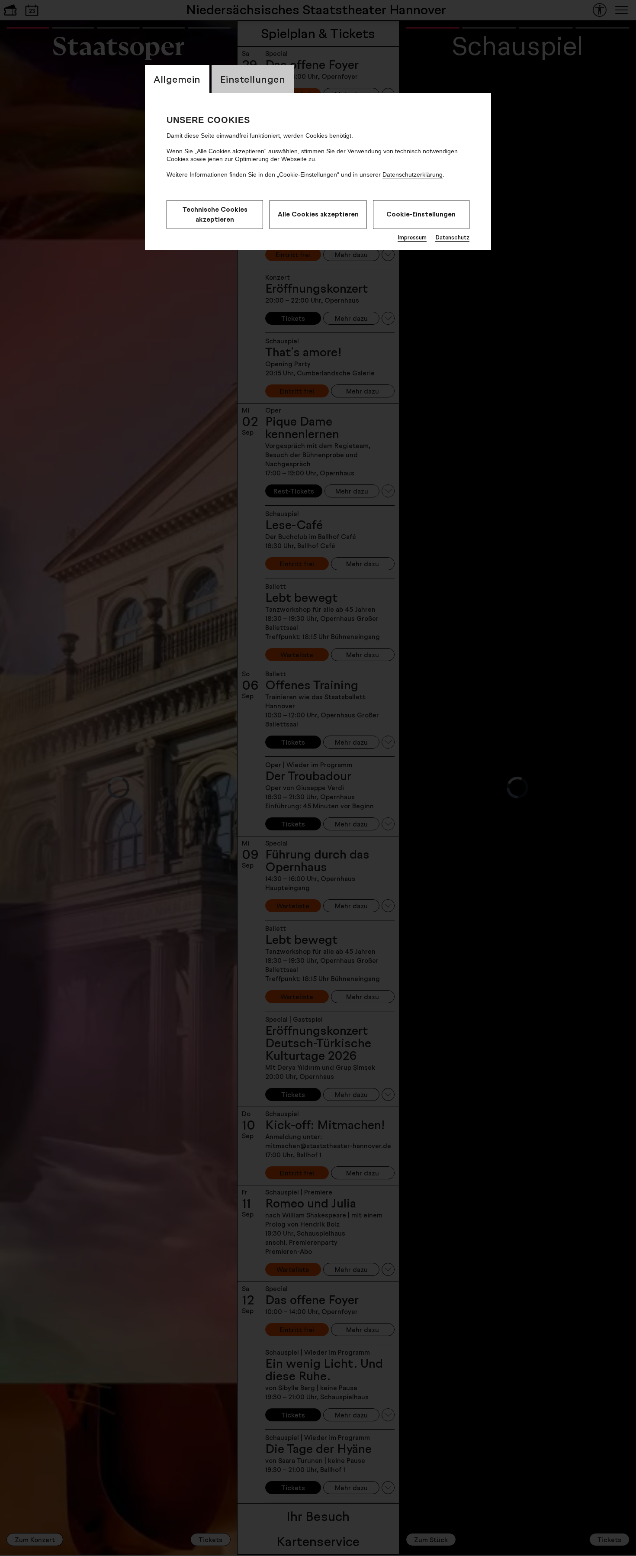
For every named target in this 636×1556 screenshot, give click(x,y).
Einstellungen (253, 79)
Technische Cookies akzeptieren (215, 214)
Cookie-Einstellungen (421, 214)
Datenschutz (452, 237)
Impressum (412, 237)
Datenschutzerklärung (412, 174)
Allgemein (177, 79)
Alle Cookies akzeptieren (318, 214)
